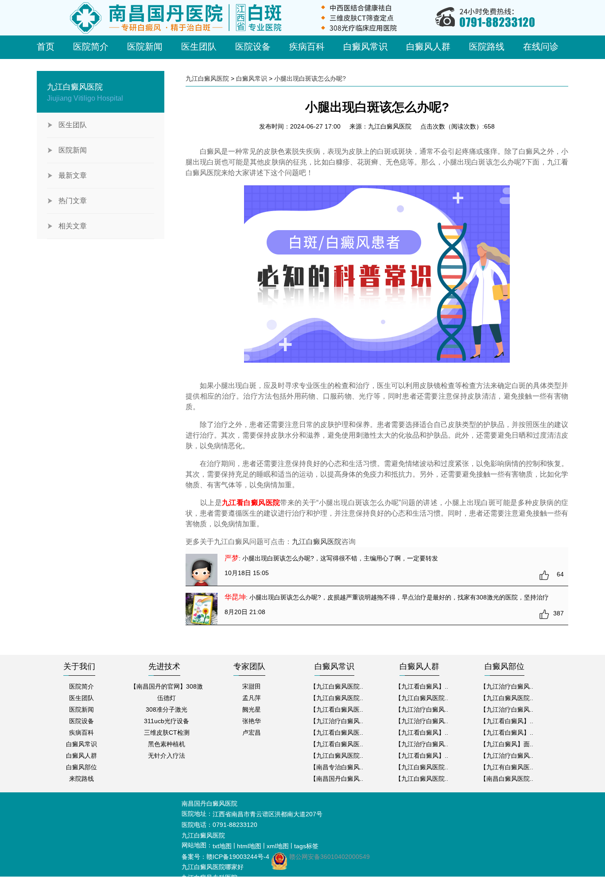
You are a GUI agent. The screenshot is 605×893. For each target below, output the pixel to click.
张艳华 (251, 721)
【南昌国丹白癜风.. (336, 778)
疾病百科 (307, 46)
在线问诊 (540, 46)
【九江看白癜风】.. (421, 686)
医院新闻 (145, 46)
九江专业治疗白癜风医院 (216, 888)
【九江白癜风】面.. (506, 744)
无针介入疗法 (166, 755)
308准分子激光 (166, 709)
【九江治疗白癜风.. (336, 721)
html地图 (249, 846)
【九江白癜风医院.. (336, 686)
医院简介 (91, 46)
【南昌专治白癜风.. (336, 767)
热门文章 (72, 200)
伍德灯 (166, 697)
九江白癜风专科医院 (209, 877)
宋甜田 (251, 686)
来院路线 (81, 778)
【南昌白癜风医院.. (506, 778)
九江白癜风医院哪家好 (213, 866)
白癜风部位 (81, 767)
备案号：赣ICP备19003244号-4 (225, 856)
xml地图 (278, 846)
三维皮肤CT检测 (167, 732)
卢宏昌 (251, 732)
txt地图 (222, 846)
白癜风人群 (428, 46)
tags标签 (306, 846)
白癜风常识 (365, 46)
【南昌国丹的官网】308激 (166, 686)
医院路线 (486, 46)
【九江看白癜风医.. (336, 709)
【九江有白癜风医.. (506, 767)
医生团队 (199, 46)
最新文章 (72, 175)
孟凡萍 (251, 697)
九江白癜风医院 (207, 78)
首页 (45, 46)
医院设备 (253, 46)
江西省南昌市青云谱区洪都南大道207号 (267, 814)
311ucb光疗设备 (166, 721)
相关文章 (72, 226)
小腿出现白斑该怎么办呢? (310, 78)
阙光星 (251, 709)
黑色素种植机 (166, 744)
